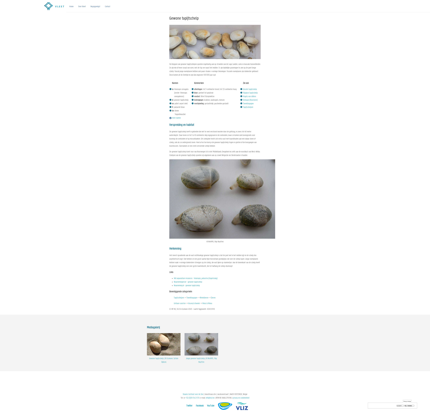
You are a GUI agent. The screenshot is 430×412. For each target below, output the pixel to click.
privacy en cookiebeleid (241, 398)
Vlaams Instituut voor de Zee (193, 394)
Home (71, 7)
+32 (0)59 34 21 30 (192, 398)
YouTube (210, 406)
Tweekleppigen (248, 104)
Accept (399, 405)
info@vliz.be (210, 398)
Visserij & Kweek (194, 303)
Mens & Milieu (207, 303)
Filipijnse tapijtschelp (250, 93)
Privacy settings (407, 401)
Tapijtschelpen (248, 107)
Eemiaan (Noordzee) (250, 100)
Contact (107, 7)
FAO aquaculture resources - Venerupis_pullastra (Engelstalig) (195, 278)
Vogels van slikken (249, 96)
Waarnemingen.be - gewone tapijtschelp (188, 282)
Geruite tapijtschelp (250, 89)
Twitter (189, 406)
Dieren (213, 298)
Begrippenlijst (95, 7)
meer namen (176, 118)
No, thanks (408, 405)
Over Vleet (82, 7)
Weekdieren (204, 298)
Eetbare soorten (179, 303)
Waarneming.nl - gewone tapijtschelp (187, 286)
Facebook (200, 406)
